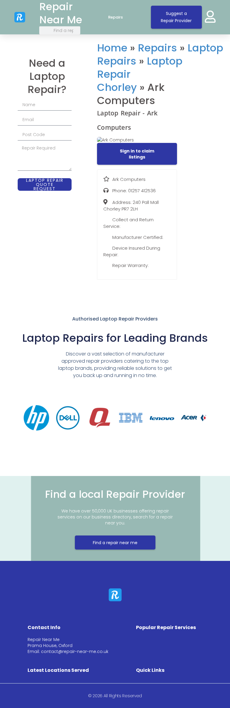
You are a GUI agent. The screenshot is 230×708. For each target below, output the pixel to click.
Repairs (115, 17)
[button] (137, 154)
